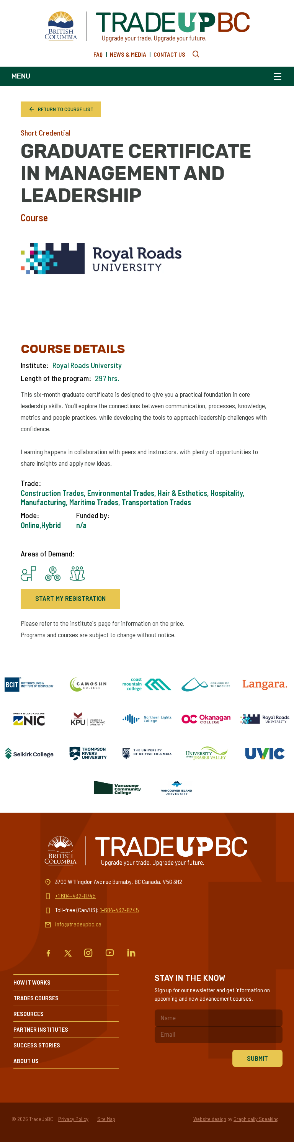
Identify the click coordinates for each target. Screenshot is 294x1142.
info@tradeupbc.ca (78, 924)
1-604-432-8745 (119, 909)
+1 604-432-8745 (75, 895)
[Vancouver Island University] (176, 787)
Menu (20, 76)
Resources (28, 1013)
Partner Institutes (40, 1029)
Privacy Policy (73, 1119)
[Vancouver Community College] (117, 787)
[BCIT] (29, 684)
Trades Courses (36, 997)
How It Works (32, 982)
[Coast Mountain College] (147, 684)
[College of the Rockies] (205, 684)
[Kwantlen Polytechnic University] (88, 718)
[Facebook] (48, 953)
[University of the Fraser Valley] (205, 753)
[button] (196, 54)
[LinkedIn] (131, 953)
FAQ (98, 54)
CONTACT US (169, 54)
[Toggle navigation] (276, 76)
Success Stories (36, 1045)
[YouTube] (110, 953)
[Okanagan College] (205, 718)
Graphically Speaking (256, 1119)
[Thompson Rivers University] (88, 753)
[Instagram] (88, 953)
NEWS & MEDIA (128, 54)
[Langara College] (264, 684)
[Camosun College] (88, 684)
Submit (257, 1058)
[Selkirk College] (29, 753)
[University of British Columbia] (147, 753)
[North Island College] (29, 718)
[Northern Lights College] (147, 718)
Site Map (106, 1119)
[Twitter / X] (68, 953)
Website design (209, 1119)
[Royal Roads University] (264, 718)
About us (26, 1060)
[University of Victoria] (264, 753)
